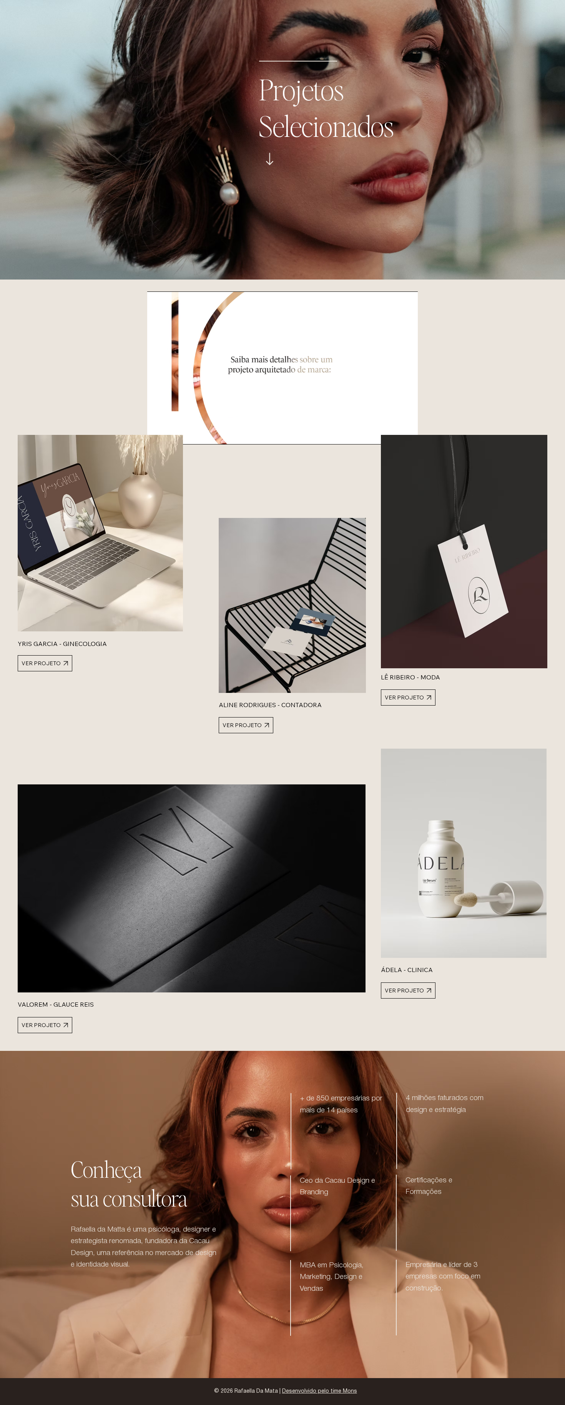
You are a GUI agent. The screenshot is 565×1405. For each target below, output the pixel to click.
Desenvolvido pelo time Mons (319, 1391)
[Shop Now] (269, 159)
